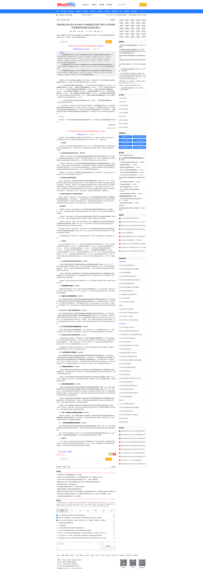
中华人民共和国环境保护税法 (126, 389)
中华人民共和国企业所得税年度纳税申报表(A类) (76, 100)
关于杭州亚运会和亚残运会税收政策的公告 (94, 209)
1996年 (132, 20)
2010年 (132, 28)
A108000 (59, 102)
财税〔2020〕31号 (103, 180)
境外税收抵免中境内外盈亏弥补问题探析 (129, 208)
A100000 (93, 100)
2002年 (138, 23)
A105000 (70, 87)
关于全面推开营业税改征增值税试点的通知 (129, 280)
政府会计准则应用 (123, 120)
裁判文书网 (128, 555)
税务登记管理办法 (123, 418)
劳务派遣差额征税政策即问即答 (66, 522)
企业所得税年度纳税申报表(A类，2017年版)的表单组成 (70, 486)
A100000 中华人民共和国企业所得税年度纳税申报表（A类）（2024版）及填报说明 (77, 479)
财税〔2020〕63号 (81, 230)
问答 (120, 11)
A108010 (61, 95)
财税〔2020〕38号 (106, 389)
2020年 (68, 20)
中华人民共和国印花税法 (125, 341)
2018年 (121, 34)
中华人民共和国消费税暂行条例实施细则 (129, 287)
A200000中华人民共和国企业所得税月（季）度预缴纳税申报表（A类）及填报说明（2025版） (80, 477)
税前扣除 (64, 451)
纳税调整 (69, 451)
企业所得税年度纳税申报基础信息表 (129, 162)
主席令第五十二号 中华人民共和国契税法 (131, 460)
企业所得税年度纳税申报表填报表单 (73, 85)
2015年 (132, 31)
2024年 (127, 36)
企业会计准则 (122, 101)
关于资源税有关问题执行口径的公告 (128, 352)
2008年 (143, 25)
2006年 (132, 25)
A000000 (142, 162)
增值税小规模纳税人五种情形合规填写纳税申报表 (69, 489)
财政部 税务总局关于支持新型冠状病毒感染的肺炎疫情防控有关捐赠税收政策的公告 (84, 299)
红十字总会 (107, 555)
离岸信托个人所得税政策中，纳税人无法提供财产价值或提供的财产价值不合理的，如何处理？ (80, 517)
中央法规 (63, 11)
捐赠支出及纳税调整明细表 (82, 87)
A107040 (65, 93)
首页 (57, 11)
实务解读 (78, 11)
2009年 (121, 28)
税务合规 (92, 11)
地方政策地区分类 (139, 144)
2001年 (132, 23)
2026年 (138, 36)
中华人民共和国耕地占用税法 (126, 382)
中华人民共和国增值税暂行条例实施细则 (129, 269)
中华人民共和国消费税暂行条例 (127, 283)
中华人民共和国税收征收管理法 (127, 403)
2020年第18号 (100, 301)
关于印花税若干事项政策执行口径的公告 (129, 345)
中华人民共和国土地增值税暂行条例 (128, 356)
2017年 (143, 31)
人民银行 (92, 555)
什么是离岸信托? (62, 525)
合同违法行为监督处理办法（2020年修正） (131, 240)
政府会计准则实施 (123, 127)
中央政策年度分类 (139, 140)
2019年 (127, 34)
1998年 (143, 20)
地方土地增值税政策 (139, 147)
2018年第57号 (106, 109)
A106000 (82, 91)
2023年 (121, 36)
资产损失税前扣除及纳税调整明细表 (76, 89)
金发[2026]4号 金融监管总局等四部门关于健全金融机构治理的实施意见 (75, 530)
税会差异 (114, 11)
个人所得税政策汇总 (125, 140)
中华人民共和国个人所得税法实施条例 (128, 320)
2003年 (143, 23)
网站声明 (69, 560)
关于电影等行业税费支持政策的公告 (83, 172)
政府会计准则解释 (123, 123)
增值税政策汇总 (125, 136)
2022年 (143, 34)
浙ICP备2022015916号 (77, 568)
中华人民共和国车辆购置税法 (126, 290)
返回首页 (112, 20)
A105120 (59, 91)
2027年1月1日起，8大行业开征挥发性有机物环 (92, 15)
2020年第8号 (109, 313)
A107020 (102, 91)
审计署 (97, 555)
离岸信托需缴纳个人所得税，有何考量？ (114, 15)
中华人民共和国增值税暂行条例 (127, 265)
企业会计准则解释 (123, 109)
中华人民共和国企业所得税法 (74, 80)
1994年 (121, 20)
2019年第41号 (94, 111)
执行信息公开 (114, 555)
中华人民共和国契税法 (124, 374)
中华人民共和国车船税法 (125, 363)
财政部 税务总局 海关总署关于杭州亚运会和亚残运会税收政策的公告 (77, 301)
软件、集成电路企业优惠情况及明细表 (80, 93)
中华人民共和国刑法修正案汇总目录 (130, 218)
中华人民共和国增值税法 (125, 272)
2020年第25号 (98, 172)
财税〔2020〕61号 (77, 223)
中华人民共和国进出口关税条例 (127, 301)
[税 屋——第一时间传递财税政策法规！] (66, 7)
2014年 (127, 31)
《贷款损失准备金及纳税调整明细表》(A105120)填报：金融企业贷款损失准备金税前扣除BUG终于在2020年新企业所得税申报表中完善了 (132, 51)
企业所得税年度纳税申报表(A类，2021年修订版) (69, 496)
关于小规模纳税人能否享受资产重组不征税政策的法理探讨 (72, 515)
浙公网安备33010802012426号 (64, 568)
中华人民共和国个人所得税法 (126, 316)
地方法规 (70, 11)
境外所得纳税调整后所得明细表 (71, 422)
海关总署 (87, 555)
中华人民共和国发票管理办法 (126, 411)
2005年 (127, 25)
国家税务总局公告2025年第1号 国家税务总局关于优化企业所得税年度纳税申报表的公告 (87, 54)
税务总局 (72, 555)
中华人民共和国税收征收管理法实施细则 (129, 407)
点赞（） (62, 454)
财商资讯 (134, 11)
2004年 (121, 25)
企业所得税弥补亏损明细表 (71, 91)
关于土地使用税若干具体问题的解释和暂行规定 (130, 334)
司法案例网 (135, 555)
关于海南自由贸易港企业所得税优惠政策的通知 (84, 180)
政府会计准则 (122, 116)
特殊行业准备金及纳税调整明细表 (104, 89)
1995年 (127, 20)
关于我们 (63, 560)
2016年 (138, 31)
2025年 (132, 36)
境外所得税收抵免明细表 (104, 100)
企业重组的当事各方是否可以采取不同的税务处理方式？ (71, 527)
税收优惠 (85, 11)
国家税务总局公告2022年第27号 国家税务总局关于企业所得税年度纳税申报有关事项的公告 (88, 64)
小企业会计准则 (123, 98)
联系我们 (74, 560)
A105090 (89, 89)
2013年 (121, 31)
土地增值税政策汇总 (125, 147)
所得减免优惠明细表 (93, 91)
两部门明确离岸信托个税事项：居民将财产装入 (140, 15)
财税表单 (126, 11)
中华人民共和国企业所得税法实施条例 (128, 312)
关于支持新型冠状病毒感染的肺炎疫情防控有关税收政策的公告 (91, 156)
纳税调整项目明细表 (67, 285)
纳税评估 (107, 11)
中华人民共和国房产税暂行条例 (127, 327)
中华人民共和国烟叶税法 (125, 371)
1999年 (121, 23)
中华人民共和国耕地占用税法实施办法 (128, 385)
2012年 (143, 28)
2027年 (143, 36)
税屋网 (58, 560)
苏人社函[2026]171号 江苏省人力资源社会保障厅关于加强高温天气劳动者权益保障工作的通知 (80, 535)
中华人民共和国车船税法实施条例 (127, 367)
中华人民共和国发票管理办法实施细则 (128, 414)
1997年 (138, 20)
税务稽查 (100, 11)
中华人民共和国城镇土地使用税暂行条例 (129, 331)
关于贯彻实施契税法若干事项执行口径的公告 (130, 378)
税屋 (58, 20)
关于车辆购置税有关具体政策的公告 (128, 294)
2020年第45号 (73, 199)
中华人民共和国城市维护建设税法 (127, 338)
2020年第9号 (111, 299)
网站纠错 (79, 560)
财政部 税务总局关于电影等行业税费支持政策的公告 (71, 357)
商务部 (67, 555)
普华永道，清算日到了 (64, 15)
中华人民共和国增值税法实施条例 (127, 276)
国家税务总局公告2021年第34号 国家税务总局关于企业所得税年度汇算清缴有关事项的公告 (88, 70)
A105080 (141, 169)
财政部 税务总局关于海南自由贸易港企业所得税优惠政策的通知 (81, 264)
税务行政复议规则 (123, 422)
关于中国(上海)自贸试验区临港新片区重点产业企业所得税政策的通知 (92, 216)
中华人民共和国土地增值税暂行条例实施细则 (130, 360)
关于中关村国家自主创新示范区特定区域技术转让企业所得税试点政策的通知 (85, 376)
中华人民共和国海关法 (124, 298)
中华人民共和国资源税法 (125, 349)
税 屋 (74, 31)
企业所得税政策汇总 (139, 136)
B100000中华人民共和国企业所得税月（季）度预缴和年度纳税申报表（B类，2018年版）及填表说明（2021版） (84, 493)
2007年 (138, 25)
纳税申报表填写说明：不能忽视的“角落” (67, 484)
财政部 (62, 555)
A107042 (94, 93)
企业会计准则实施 (123, 112)
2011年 (138, 28)
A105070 (93, 87)
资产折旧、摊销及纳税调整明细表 (128, 169)
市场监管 (82, 555)
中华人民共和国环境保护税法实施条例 (128, 392)
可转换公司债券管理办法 (127, 232)
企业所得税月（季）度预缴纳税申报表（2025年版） (70, 474)
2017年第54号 (91, 107)
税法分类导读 (125, 144)
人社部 (76, 555)
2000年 (127, 23)
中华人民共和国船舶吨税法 (125, 396)
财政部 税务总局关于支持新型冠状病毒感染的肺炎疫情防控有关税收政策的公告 (83, 313)
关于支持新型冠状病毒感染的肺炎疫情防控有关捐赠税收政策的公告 (92, 163)
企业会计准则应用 (123, 105)
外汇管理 (102, 555)
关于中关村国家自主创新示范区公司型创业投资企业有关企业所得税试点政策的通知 (87, 405)
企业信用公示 (122, 555)
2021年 (138, 34)
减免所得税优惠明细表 (68, 384)
